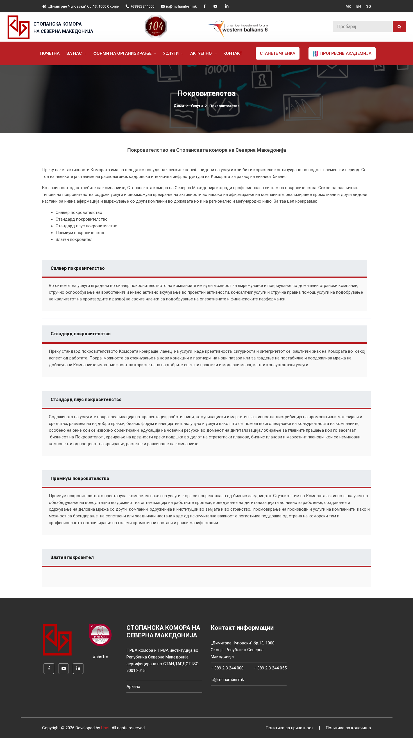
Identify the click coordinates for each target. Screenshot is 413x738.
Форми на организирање (123, 53)
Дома (179, 105)
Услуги (171, 53)
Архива (133, 686)
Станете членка (277, 53)
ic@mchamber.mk (181, 6)
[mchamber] (20, 27)
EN (358, 6)
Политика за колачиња (348, 727)
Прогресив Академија (345, 53)
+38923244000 (142, 6)
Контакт (232, 53)
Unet (105, 727)
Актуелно (201, 53)
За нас (74, 53)
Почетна (50, 53)
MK (348, 6)
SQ (368, 6)
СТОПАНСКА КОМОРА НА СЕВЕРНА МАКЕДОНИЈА (63, 27)
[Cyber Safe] (100, 634)
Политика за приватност (289, 727)
